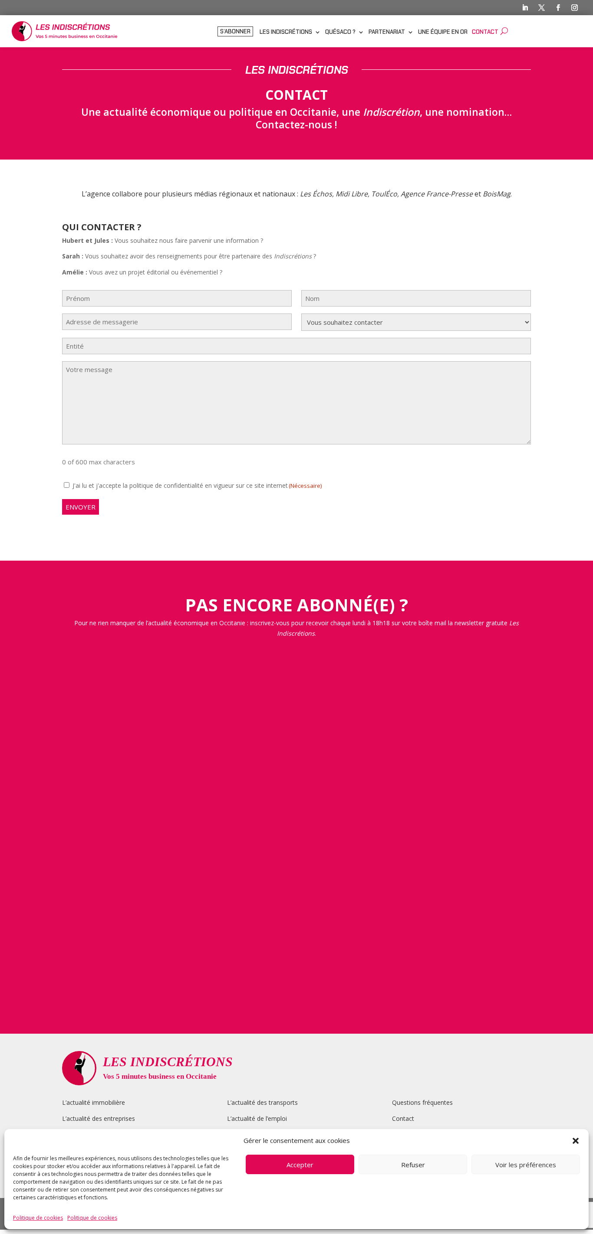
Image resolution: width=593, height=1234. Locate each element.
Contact (485, 32)
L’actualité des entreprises (98, 1118)
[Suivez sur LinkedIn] (525, 7)
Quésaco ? (340, 32)
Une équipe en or (443, 32)
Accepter (300, 1164)
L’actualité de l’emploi (257, 1118)
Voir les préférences (525, 1164)
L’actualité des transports (262, 1102)
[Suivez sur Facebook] (558, 7)
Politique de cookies (38, 1217)
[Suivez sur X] (541, 7)
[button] (575, 1140)
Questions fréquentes (422, 1102)
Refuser (413, 1164)
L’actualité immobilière (94, 1102)
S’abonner (235, 32)
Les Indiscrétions (286, 32)
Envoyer (81, 507)
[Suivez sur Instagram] (574, 7)
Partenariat (387, 32)
